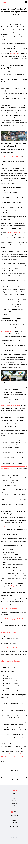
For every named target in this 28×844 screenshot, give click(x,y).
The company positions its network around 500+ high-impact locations (14, 466)
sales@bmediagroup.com (14, 829)
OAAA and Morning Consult (15, 232)
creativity (11, 586)
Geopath (3, 527)
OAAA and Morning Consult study (12, 156)
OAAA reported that (6, 331)
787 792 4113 (14, 827)
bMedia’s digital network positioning (10, 405)
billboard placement (6, 756)
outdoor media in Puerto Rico (15, 753)
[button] (26, 2)
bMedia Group (14, 53)
